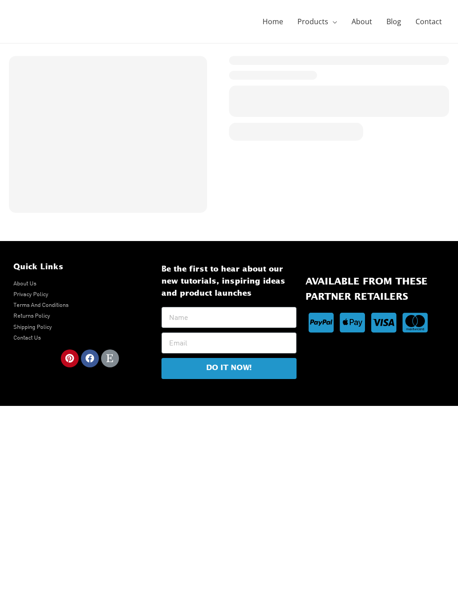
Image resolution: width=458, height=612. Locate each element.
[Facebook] (90, 358)
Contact (429, 21)
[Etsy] (110, 358)
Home (273, 21)
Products (312, 21)
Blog (393, 21)
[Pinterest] (70, 358)
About (362, 21)
